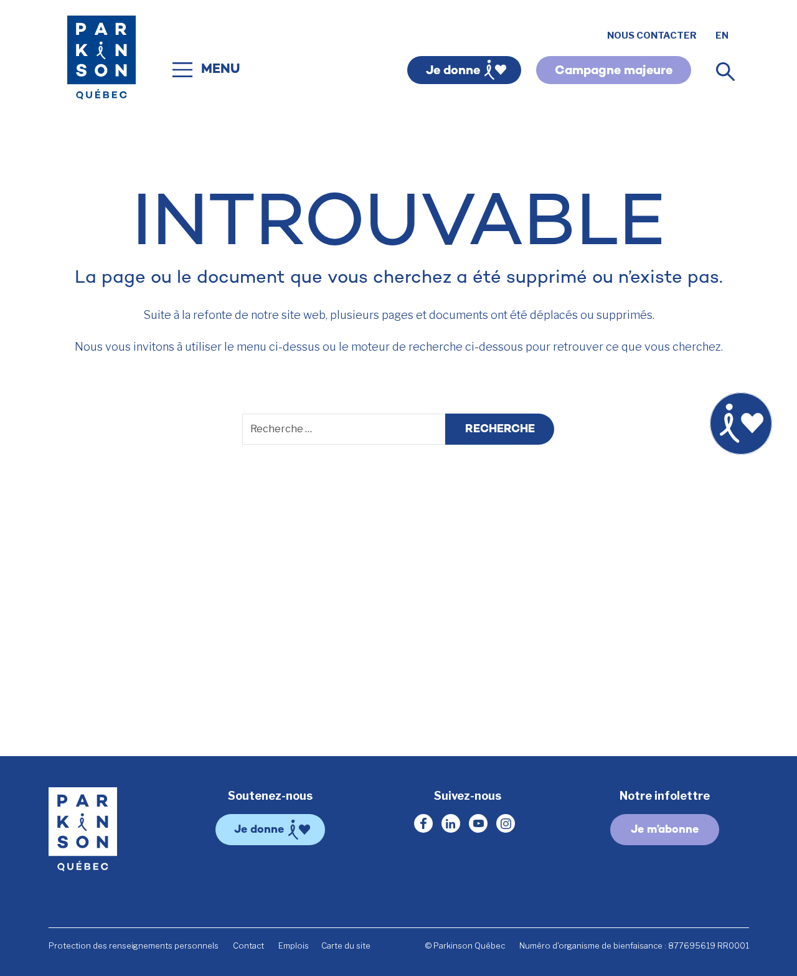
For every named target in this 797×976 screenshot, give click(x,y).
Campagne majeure (613, 71)
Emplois (293, 945)
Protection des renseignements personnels (134, 945)
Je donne (453, 71)
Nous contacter (652, 35)
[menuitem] (722, 35)
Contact (248, 945)
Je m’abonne (665, 830)
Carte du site (345, 945)
